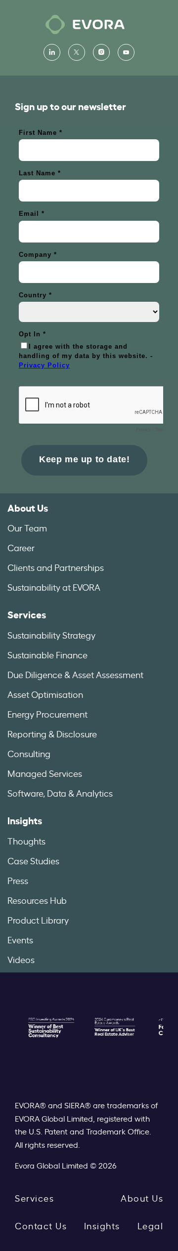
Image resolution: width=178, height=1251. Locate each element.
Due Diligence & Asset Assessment (75, 674)
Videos (21, 959)
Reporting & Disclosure (52, 733)
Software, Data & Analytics (60, 793)
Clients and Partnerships (55, 567)
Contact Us (41, 1225)
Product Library (38, 920)
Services (26, 614)
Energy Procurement (47, 714)
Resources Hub (37, 900)
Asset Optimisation (45, 694)
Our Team (27, 527)
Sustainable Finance (47, 654)
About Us (27, 507)
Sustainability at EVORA (53, 587)
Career (21, 547)
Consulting (28, 753)
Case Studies (33, 860)
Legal (150, 1225)
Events (20, 939)
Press (17, 880)
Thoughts (26, 841)
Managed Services (44, 773)
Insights (24, 820)
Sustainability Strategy (51, 635)
